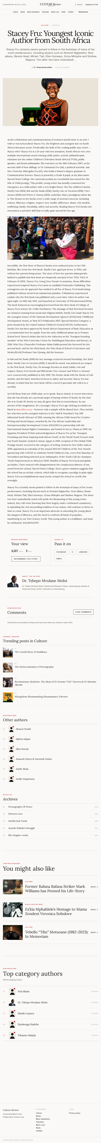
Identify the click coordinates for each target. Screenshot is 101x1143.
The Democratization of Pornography (34, 666)
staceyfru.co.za (24, 409)
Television (45, 12)
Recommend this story (26, 559)
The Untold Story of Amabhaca (31, 651)
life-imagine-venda (18, 835)
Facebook (61, 552)
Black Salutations (33, 12)
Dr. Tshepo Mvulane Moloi (43, 67)
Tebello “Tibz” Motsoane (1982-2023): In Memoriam (56, 934)
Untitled (70, 12)
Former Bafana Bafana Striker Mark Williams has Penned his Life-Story (55, 888)
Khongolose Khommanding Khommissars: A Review (41, 696)
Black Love (55, 12)
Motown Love (15, 813)
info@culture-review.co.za (13, 1117)
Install (80, 4)
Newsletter (92, 5)
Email (59, 559)
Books (23, 12)
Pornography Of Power (20, 806)
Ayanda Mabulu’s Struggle (21, 828)
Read (94, 887)
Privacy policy (74, 1113)
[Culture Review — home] (50, 4)
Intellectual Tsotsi (17, 820)
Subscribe (88, 1082)
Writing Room (83, 12)
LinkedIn (83, 552)
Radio (64, 12)
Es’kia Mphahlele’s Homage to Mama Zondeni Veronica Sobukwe (56, 911)
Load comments (83, 612)
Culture (15, 12)
